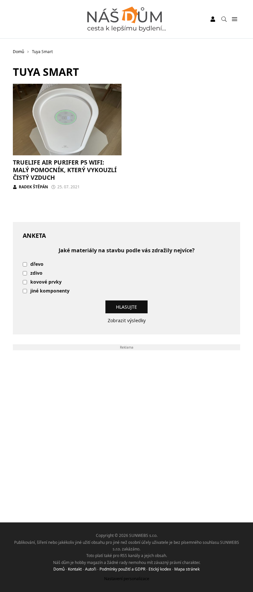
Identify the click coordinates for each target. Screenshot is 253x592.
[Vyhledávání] (224, 19)
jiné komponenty (50, 291)
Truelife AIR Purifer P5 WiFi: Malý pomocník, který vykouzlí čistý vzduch (65, 170)
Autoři (90, 569)
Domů (59, 569)
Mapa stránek (187, 569)
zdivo (36, 273)
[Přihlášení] (212, 19)
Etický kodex (160, 569)
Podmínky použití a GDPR (122, 569)
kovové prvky (46, 282)
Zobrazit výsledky (127, 320)
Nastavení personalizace (126, 578)
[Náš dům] (126, 19)
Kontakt (75, 569)
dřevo (36, 264)
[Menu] (234, 19)
